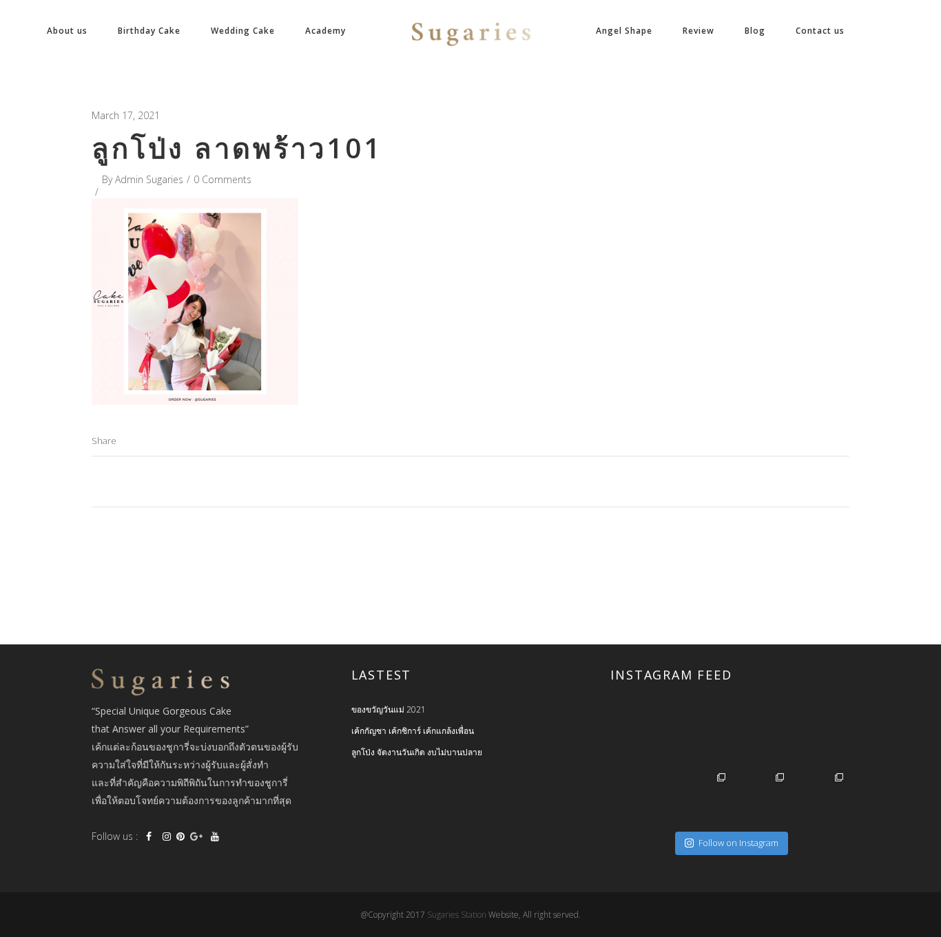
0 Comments (222, 179)
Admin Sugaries (149, 179)
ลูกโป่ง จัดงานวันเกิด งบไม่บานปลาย (416, 752)
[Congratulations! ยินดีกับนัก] (760, 738)
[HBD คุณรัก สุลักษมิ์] (818, 798)
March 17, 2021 (126, 115)
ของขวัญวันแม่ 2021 (388, 709)
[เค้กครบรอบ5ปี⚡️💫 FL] (700, 738)
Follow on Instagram (738, 842)
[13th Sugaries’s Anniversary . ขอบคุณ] (700, 798)
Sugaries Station (457, 914)
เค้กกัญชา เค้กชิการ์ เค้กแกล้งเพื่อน (412, 731)
